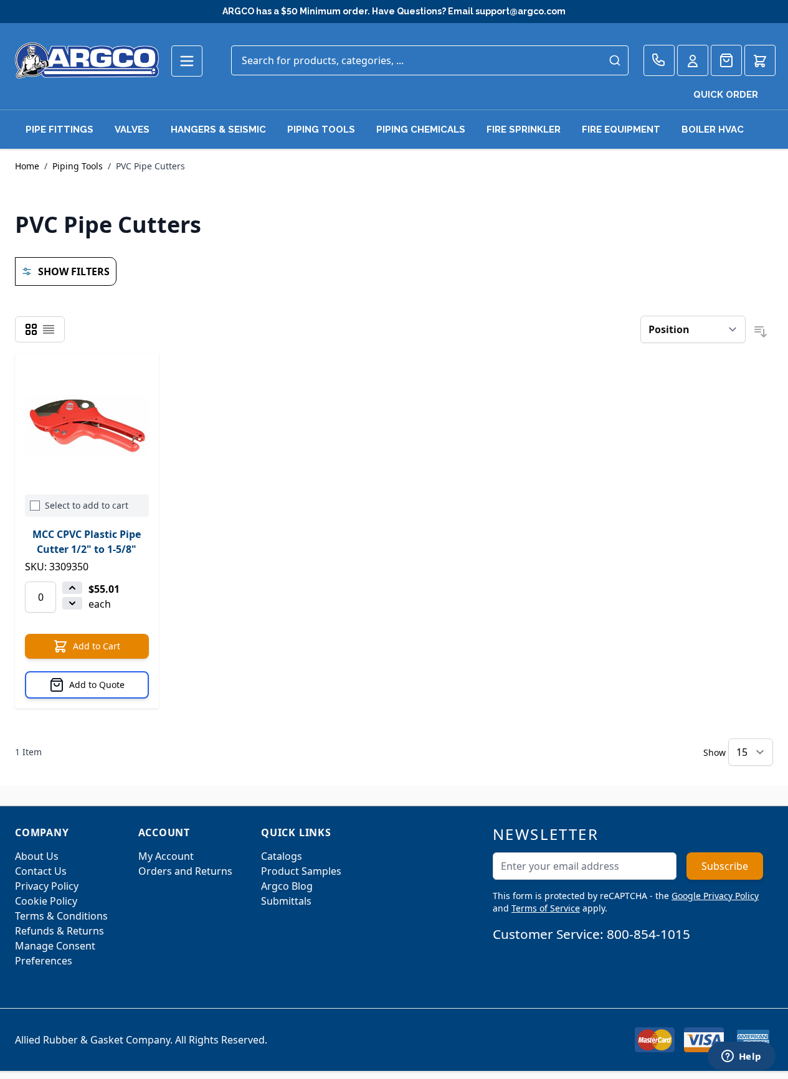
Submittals (286, 901)
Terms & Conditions (61, 916)
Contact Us (41, 871)
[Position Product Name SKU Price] (693, 329)
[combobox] (430, 60)
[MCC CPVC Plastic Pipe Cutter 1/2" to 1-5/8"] (87, 425)
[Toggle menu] (186, 61)
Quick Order (725, 94)
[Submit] (615, 60)
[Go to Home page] (87, 60)
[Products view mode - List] (48, 329)
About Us (37, 856)
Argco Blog (287, 886)
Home (27, 166)
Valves (132, 129)
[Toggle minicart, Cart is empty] (760, 60)
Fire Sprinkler (524, 129)
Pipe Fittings (59, 129)
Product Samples (301, 871)
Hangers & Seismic (218, 129)
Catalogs (281, 856)
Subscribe (724, 866)
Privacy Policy (46, 886)
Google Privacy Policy (715, 896)
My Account (166, 856)
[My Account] (692, 60)
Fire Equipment (621, 129)
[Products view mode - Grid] (31, 329)
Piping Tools (321, 129)
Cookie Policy (46, 901)
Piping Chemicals (420, 129)
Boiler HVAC (712, 129)
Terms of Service (545, 908)
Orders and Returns (185, 871)
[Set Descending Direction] (760, 331)
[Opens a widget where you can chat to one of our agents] (741, 1057)
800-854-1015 (648, 934)
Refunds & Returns (59, 931)
